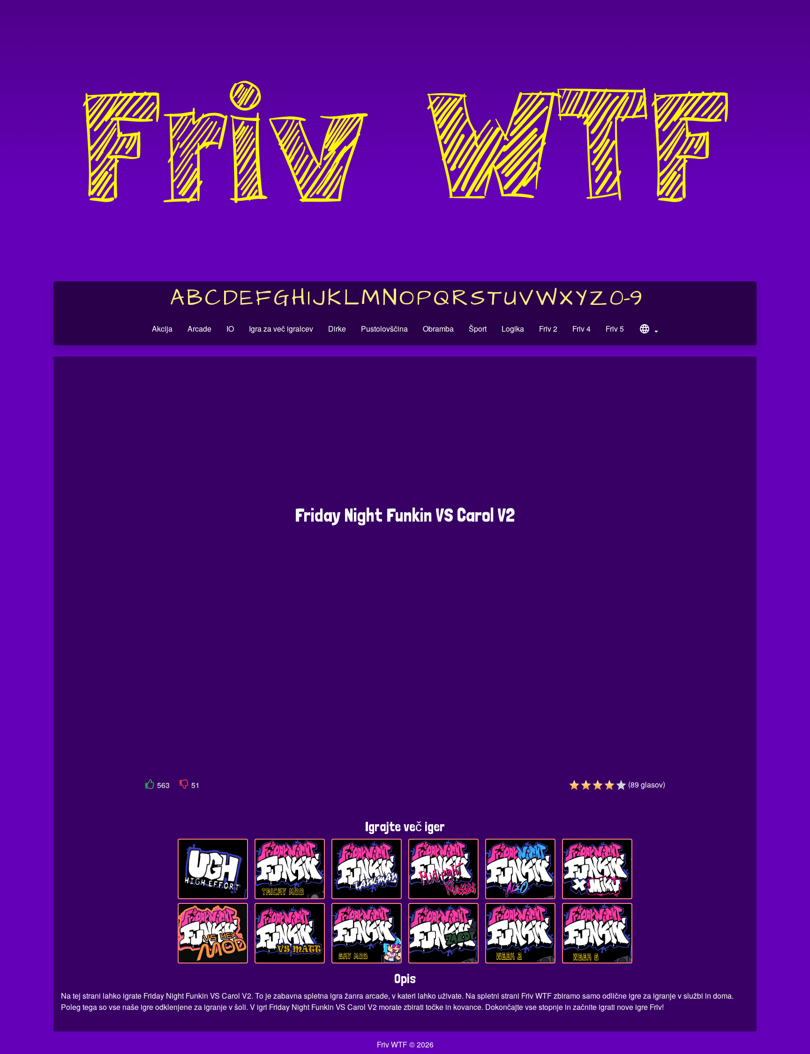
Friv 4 (581, 328)
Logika (513, 328)
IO (230, 328)
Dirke (337, 328)
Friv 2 (548, 328)
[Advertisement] (405, 435)
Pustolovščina (384, 328)
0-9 (626, 298)
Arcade (199, 328)
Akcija (162, 328)
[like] (150, 786)
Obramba (438, 328)
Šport (478, 328)
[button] (648, 330)
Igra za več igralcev (281, 328)
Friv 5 (615, 328)
